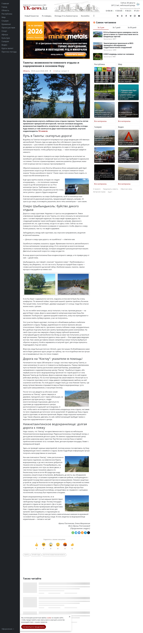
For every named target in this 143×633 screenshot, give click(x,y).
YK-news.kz (43, 131)
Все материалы (100, 121)
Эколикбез (85, 16)
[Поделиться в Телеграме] (76, 532)
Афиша (5, 34)
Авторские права (99, 192)
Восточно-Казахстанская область (54, 554)
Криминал (6, 24)
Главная (5, 3)
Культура (6, 38)
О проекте (96, 189)
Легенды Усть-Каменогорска (66, 16)
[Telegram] (130, 15)
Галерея (5, 41)
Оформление (7, 629)
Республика (7, 14)
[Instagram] (135, 15)
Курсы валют (7, 48)
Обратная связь (126, 189)
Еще (109, 192)
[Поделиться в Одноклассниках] (82, 532)
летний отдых (36, 554)
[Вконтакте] (117, 15)
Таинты (26, 554)
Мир (4, 17)
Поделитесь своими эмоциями (54, 539)
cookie (49, 618)
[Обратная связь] (139, 15)
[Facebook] (126, 15)
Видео (4, 45)
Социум (5, 20)
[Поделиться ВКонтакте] (79, 532)
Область (5, 10)
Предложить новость (110, 189)
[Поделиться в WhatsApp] (73, 532)
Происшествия (8, 27)
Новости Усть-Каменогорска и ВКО (34, 5)
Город (4, 7)
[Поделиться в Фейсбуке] (85, 532)
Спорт (4, 31)
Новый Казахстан (32, 16)
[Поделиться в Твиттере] (88, 532)
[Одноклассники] (122, 15)
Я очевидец (46, 16)
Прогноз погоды (9, 51)
